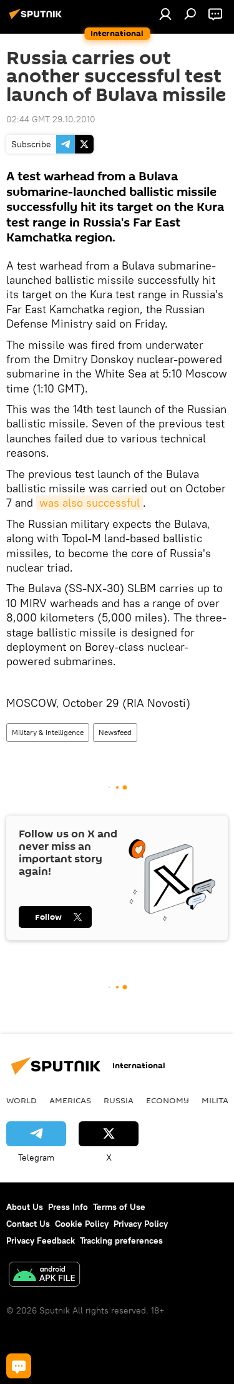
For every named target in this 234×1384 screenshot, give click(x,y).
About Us (24, 1206)
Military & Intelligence (48, 732)
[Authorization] (165, 13)
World (21, 1100)
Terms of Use (119, 1206)
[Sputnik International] (37, 18)
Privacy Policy (141, 1223)
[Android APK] (44, 1276)
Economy (167, 1100)
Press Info (68, 1206)
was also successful (89, 502)
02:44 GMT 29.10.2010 (50, 119)
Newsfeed (115, 732)
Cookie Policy (82, 1223)
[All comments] (18, 1365)
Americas (70, 1100)
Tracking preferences (121, 1240)
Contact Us (28, 1223)
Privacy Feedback (40, 1240)
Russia (119, 1100)
